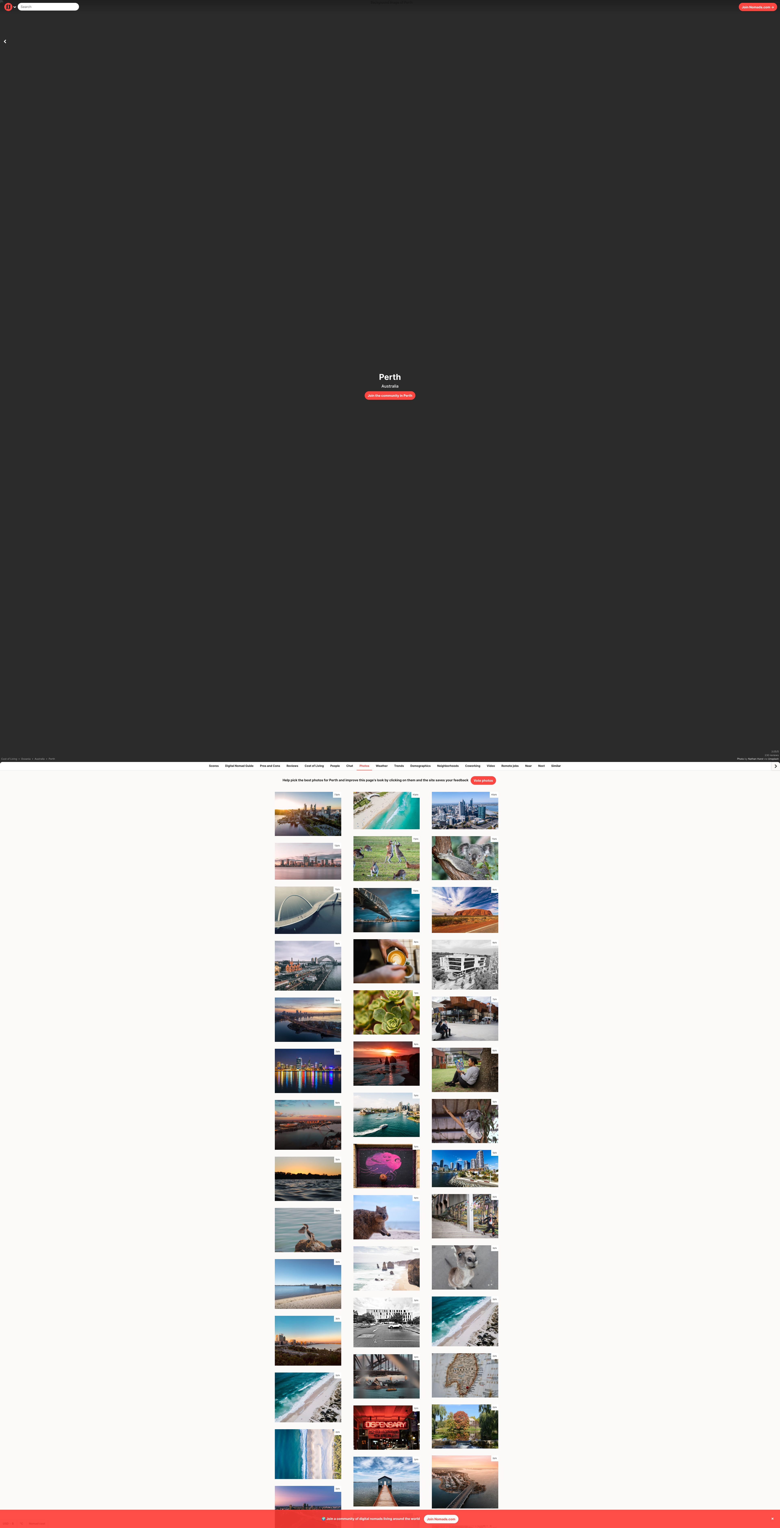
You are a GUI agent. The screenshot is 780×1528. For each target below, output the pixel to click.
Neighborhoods (448, 766)
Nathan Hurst (756, 758)
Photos (364, 766)
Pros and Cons (270, 766)
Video (491, 766)
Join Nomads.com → (758, 7)
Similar (556, 766)
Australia (390, 386)
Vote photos (483, 780)
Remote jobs (510, 766)
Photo (740, 758)
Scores (214, 766)
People (335, 766)
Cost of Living (314, 766)
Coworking (472, 766)
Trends (399, 766)
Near (528, 766)
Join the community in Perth (390, 395)
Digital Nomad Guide (239, 766)
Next (541, 766)
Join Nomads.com (441, 1519)
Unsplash (773, 758)
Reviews (292, 766)
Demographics (420, 766)
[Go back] (5, 41)
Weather (382, 766)
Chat (349, 766)
